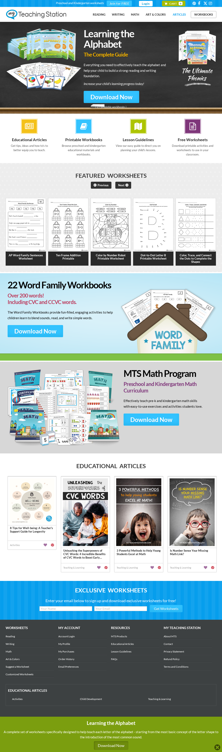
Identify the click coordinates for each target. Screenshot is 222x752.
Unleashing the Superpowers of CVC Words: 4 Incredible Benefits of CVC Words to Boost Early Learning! (84, 554)
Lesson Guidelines (121, 651)
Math (135, 14)
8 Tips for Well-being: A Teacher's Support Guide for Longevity (31, 529)
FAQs (114, 659)
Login (146, 3)
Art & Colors (156, 14)
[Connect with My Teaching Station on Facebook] (200, 3)
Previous (103, 185)
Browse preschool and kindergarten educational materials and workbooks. (84, 146)
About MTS (170, 636)
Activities (17, 699)
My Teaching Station (36, 14)
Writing (118, 14)
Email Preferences (68, 666)
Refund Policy (172, 659)
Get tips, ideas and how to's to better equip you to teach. (29, 144)
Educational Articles (122, 644)
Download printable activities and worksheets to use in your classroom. (192, 146)
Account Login (66, 636)
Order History (66, 659)
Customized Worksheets (19, 674)
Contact (168, 644)
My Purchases (66, 651)
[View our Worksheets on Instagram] (211, 3)
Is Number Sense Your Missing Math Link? (189, 552)
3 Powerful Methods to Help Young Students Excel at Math (139, 552)
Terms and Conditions (176, 666)
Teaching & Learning (159, 699)
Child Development (91, 699)
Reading (99, 14)
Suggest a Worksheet (17, 666)
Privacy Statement (174, 651)
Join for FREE (119, 3)
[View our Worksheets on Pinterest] (195, 3)
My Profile (64, 644)
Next (121, 185)
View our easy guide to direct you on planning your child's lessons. (138, 144)
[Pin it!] (52, 545)
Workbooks (203, 14)
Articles (179, 14)
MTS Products (119, 636)
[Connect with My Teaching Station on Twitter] (205, 3)
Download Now (111, 97)
